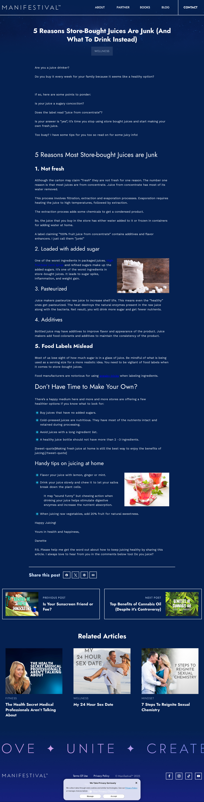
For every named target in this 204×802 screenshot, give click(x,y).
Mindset (148, 698)
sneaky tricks (109, 375)
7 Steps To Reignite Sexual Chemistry (166, 707)
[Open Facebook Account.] (169, 776)
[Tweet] (75, 575)
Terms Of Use (80, 776)
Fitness (11, 698)
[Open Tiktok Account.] (188, 776)
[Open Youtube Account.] (198, 776)
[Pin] (84, 575)
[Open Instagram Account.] (179, 776)
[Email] (93, 575)
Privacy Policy (101, 776)
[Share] (66, 575)
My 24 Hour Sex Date (93, 704)
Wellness (102, 51)
